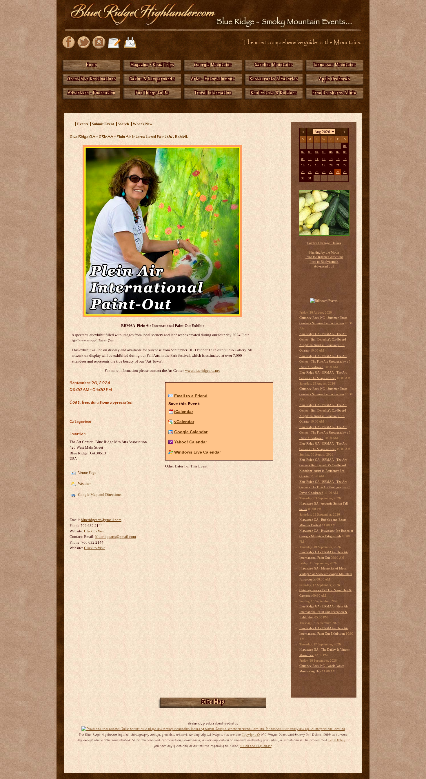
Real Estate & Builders (274, 93)
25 (316, 172)
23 (303, 172)
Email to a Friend (190, 396)
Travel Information (213, 93)
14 (338, 159)
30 (303, 178)
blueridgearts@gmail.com (101, 520)
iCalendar (183, 411)
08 (345, 152)
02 (303, 152)
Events (82, 124)
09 (303, 159)
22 (345, 165)
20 (331, 165)
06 (331, 152)
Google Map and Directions (99, 494)
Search (123, 124)
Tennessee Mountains (334, 65)
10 (310, 159)
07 (338, 152)
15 (345, 159)
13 (331, 159)
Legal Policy (336, 740)
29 (345, 172)
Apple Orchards (334, 79)
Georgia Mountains (213, 65)
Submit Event (103, 124)
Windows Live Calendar (197, 452)
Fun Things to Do (152, 93)
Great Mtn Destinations (91, 79)
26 (323, 172)
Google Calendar (190, 431)
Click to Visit (94, 531)
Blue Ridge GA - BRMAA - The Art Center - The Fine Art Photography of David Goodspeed (324, 361)
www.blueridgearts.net (202, 370)
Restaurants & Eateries (274, 79)
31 (310, 178)
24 (310, 172)
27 (331, 172)
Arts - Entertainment (213, 79)
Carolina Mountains (274, 65)
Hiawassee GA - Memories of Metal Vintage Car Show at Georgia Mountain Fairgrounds (325, 574)
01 (345, 146)
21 (338, 165)
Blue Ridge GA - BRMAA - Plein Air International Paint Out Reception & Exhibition (323, 612)
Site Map (213, 702)
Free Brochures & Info (334, 93)
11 (316, 159)
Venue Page (86, 472)
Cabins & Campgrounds (152, 79)
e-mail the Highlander (256, 746)
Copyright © (251, 734)
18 (316, 165)
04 (316, 152)
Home (91, 65)
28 (338, 172)
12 (323, 159)
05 (323, 152)
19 (323, 165)
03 (310, 152)
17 (310, 165)
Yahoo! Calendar (190, 442)
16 (303, 165)
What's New (142, 124)
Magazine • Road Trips (152, 65)
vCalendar (184, 421)
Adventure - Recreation (91, 93)
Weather (84, 483)
